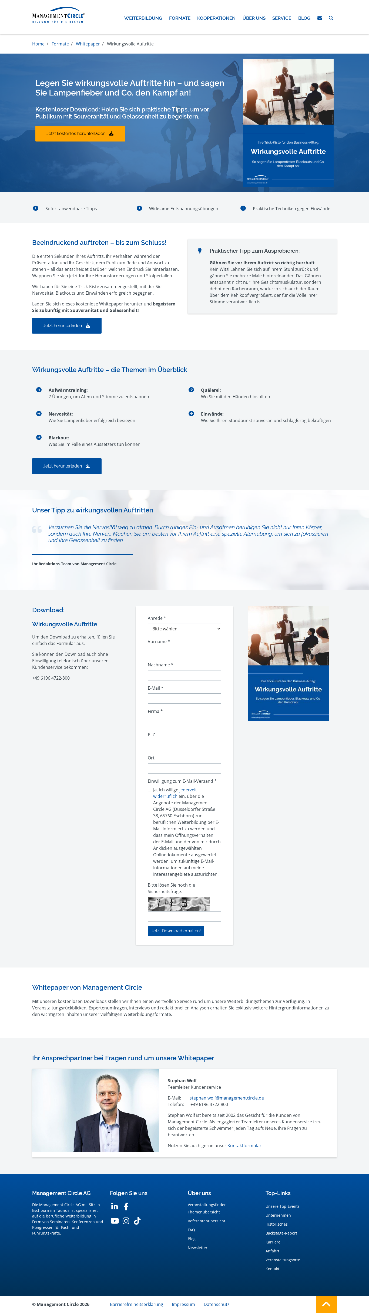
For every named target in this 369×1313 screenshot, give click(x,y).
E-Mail (155, 688)
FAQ (191, 1229)
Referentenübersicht (206, 1220)
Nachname (160, 665)
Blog (192, 1238)
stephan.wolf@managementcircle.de (227, 1098)
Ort (151, 758)
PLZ (151, 735)
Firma (155, 711)
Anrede (157, 618)
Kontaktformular (244, 1146)
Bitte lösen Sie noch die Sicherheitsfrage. (171, 888)
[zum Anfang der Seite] (326, 1304)
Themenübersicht (204, 1212)
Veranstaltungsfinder (207, 1204)
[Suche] (331, 18)
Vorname (159, 641)
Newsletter (197, 1247)
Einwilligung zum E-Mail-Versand (182, 781)
